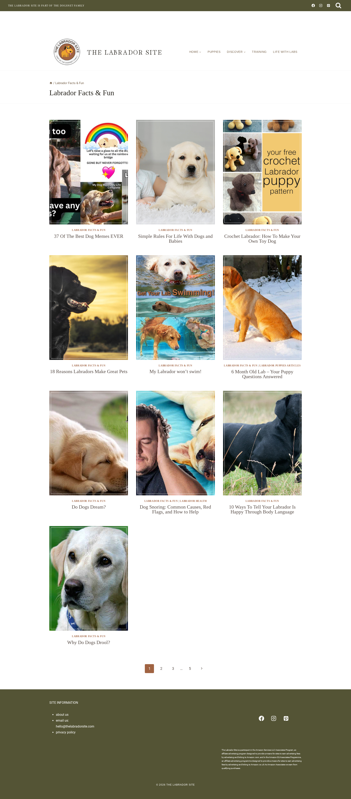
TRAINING (259, 51)
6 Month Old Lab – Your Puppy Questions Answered (262, 374)
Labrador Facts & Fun (88, 230)
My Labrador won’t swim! (176, 371)
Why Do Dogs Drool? (88, 642)
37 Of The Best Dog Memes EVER (88, 236)
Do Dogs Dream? (89, 507)
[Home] (50, 83)
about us (62, 715)
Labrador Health (193, 501)
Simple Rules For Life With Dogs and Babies (175, 239)
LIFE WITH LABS (285, 51)
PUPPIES (214, 51)
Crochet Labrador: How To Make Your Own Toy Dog (262, 239)
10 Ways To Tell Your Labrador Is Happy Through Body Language (262, 509)
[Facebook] (313, 5)
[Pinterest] (328, 5)
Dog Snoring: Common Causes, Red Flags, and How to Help (175, 509)
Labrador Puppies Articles (280, 365)
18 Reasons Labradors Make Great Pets (88, 371)
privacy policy (66, 732)
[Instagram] (320, 5)
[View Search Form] (338, 5)
